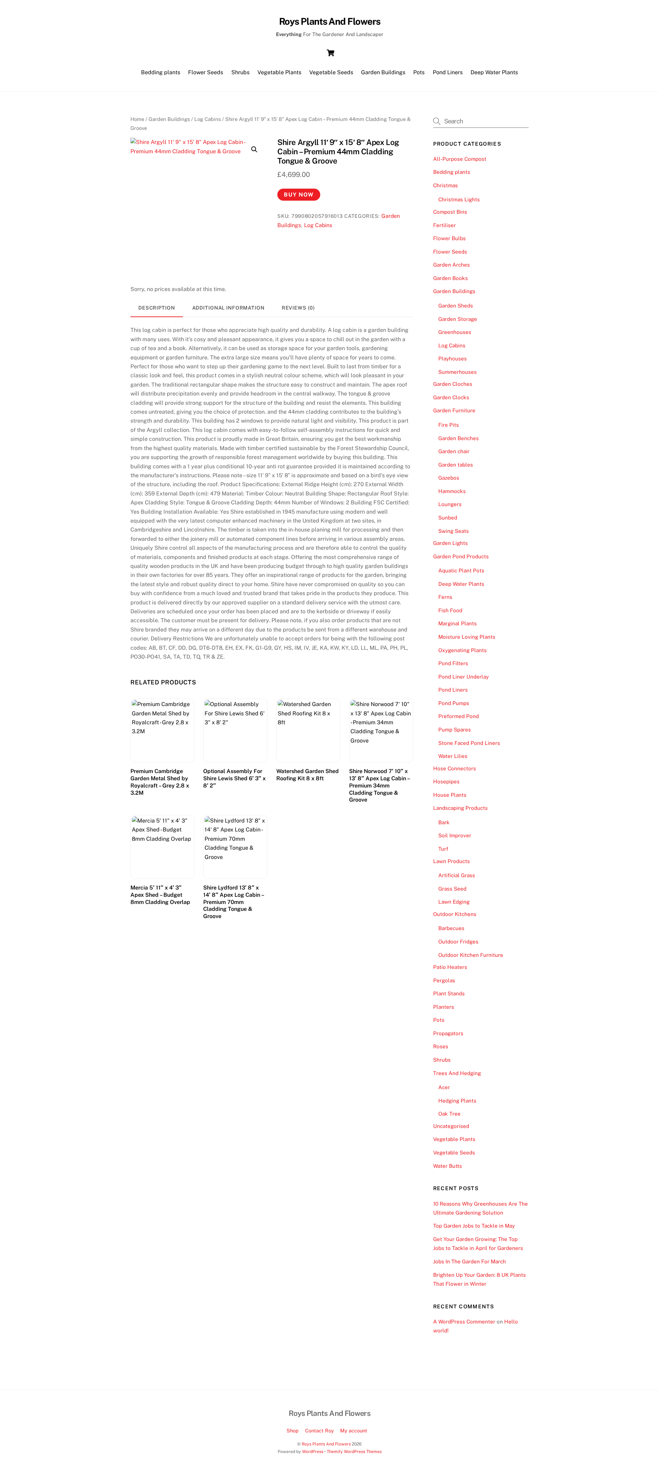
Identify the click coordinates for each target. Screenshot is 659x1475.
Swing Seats (453, 531)
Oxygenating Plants (462, 650)
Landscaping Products (460, 808)
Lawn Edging (454, 902)
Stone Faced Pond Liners (469, 743)
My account (353, 1430)
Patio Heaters (450, 967)
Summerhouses (457, 372)
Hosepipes (446, 781)
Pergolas (444, 980)
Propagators (448, 1033)
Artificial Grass (456, 875)
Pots (419, 72)
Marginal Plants (457, 623)
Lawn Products (451, 861)
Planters (443, 1007)
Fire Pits (448, 425)
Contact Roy (319, 1430)
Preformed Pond (458, 716)
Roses (440, 1046)
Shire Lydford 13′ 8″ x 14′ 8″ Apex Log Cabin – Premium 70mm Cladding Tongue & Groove (233, 901)
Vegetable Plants (279, 72)
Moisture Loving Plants (466, 637)
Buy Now (298, 194)
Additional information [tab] (228, 308)
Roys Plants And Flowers (326, 1443)
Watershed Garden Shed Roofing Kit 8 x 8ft (307, 775)
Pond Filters (453, 663)
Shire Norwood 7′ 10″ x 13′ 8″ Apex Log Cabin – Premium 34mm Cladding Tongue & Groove (379, 785)
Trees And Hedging (457, 1073)
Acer (444, 1087)
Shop (293, 1430)
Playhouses (452, 358)
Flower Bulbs (449, 238)
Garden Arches (451, 265)
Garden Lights (450, 543)
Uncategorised (451, 1126)
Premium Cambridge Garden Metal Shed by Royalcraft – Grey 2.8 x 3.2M (159, 782)
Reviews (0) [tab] (298, 308)
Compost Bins (450, 212)
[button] (254, 149)
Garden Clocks (451, 397)
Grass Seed (452, 889)
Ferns (445, 597)
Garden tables (455, 465)
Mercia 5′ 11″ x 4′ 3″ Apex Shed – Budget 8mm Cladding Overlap (160, 894)
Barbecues (451, 928)
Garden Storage (457, 319)
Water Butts (447, 1166)
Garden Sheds (455, 306)
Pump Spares (454, 730)
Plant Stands (449, 993)
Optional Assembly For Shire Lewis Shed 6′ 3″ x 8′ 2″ (234, 778)
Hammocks (452, 491)
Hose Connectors (454, 768)
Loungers (450, 504)
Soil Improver (454, 835)
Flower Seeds (205, 72)
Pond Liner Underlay (463, 677)
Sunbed (447, 518)
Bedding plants (160, 72)
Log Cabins (207, 119)
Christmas (445, 185)
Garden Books (450, 278)
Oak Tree (449, 1114)
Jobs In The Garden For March (469, 1261)
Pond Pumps (453, 703)
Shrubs (240, 72)
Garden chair (454, 451)
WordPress (312, 1451)
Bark (444, 822)
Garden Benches (458, 438)
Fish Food (450, 610)
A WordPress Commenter (464, 1322)
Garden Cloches (452, 384)
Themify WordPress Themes (354, 1451)
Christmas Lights (459, 199)
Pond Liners (448, 72)
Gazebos (448, 478)
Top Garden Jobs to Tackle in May (474, 1226)
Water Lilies (452, 756)
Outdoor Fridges (458, 942)
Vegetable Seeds (331, 72)
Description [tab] (156, 308)
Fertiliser (444, 225)
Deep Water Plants (494, 72)
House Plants (449, 795)
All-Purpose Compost (459, 159)
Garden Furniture (454, 410)
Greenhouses (454, 332)
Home (137, 119)
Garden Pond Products (461, 556)
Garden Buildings (383, 72)
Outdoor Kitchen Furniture (470, 955)
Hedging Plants (457, 1101)
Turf (443, 849)
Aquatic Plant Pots (461, 570)
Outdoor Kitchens (454, 914)
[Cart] (330, 53)
